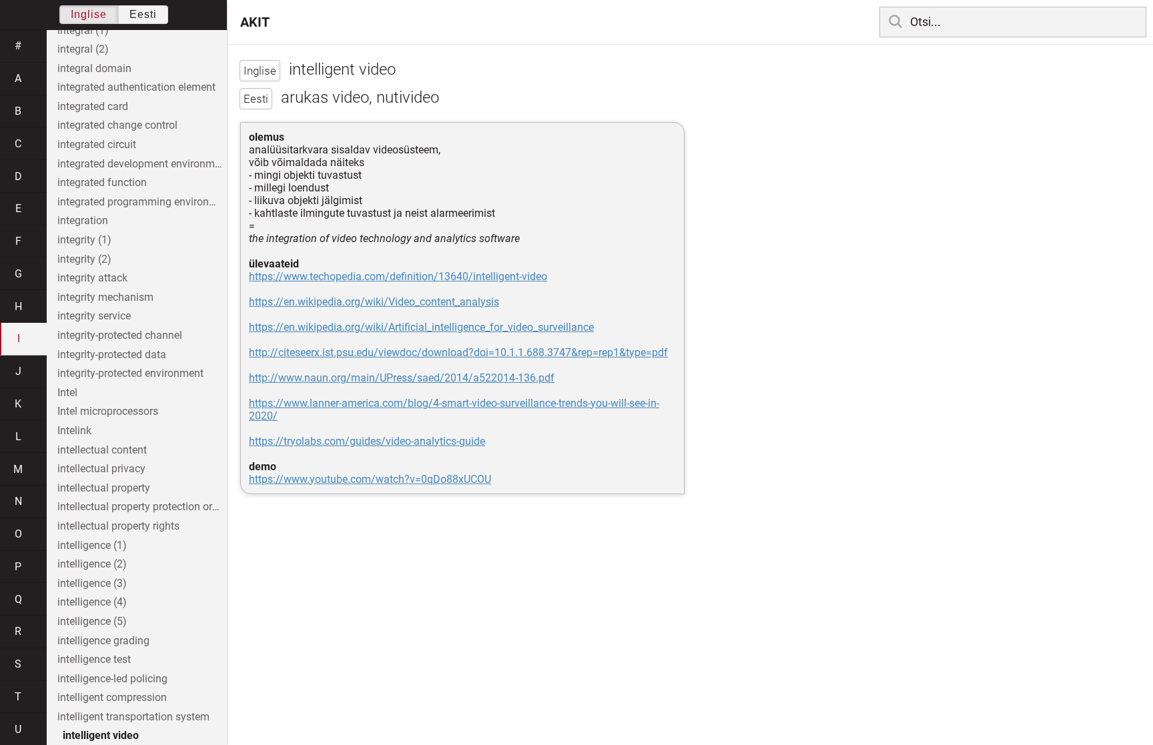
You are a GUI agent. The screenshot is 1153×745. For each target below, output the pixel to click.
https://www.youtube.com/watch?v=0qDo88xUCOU (370, 479)
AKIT (255, 22)
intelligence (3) (92, 583)
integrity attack (92, 277)
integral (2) (83, 49)
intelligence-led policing (112, 678)
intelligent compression (112, 697)
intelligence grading (103, 640)
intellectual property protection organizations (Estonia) (142, 506)
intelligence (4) (92, 602)
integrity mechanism (105, 297)
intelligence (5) (92, 621)
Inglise (89, 14)
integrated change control (117, 125)
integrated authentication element (136, 87)
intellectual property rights (118, 526)
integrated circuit (96, 144)
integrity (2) (84, 259)
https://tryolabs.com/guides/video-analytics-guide (367, 441)
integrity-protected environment (130, 373)
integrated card (92, 106)
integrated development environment (142, 163)
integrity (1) (84, 239)
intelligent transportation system (133, 716)
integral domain (94, 68)
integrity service (94, 315)
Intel (67, 392)
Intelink (74, 430)
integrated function (102, 182)
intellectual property (103, 488)
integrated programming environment (142, 201)
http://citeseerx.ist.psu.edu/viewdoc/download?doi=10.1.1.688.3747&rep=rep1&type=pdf (458, 352)
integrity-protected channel (119, 335)
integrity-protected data (111, 354)
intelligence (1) (92, 545)
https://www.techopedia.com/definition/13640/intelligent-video (398, 276)
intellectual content (102, 450)
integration (82, 220)
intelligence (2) (92, 564)
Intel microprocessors (107, 411)
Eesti (143, 14)
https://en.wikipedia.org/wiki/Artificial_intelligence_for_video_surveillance (421, 327)
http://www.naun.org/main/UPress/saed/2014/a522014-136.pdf (401, 377)
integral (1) (83, 30)
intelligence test (94, 659)
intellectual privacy (101, 468)
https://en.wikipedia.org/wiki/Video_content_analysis (374, 301)
